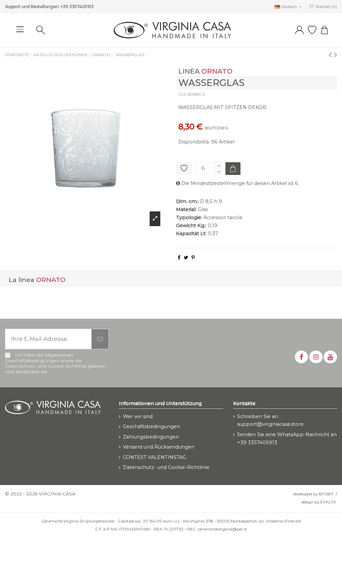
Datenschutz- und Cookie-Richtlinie (166, 467)
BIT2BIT (326, 493)
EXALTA (328, 501)
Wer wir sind (138, 416)
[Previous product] (331, 54)
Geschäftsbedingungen (151, 426)
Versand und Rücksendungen (158, 447)
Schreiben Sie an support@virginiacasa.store (270, 420)
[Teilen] (179, 258)
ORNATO (216, 71)
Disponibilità (193, 142)
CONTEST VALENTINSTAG (154, 457)
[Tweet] (186, 258)
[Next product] (335, 54)
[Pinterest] (193, 258)
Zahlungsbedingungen (151, 437)
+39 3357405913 (77, 6)
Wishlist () (325, 6)
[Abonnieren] (100, 339)
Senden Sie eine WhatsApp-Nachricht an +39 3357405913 (287, 438)
